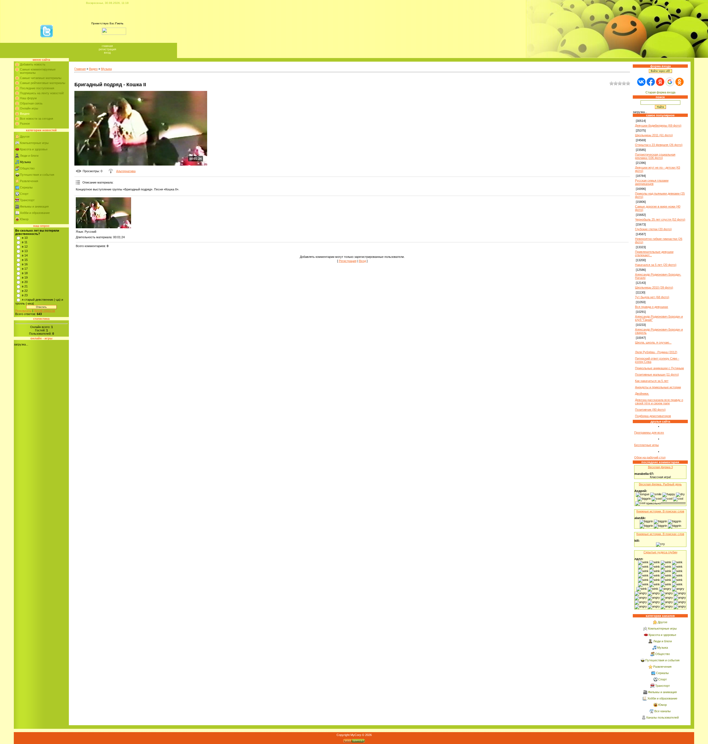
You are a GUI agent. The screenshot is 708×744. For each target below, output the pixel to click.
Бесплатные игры (646, 445)
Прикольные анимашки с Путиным (659, 368)
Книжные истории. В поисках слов (660, 511)
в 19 (25, 277)
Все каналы (662, 711)
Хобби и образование (35, 212)
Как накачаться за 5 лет (651, 381)
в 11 (24, 242)
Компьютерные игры (34, 143)
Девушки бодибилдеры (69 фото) (658, 125)
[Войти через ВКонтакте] (641, 82)
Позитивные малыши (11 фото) (657, 374)
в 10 (25, 237)
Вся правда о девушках (651, 306)
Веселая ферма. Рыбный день (660, 484)
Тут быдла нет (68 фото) (652, 297)
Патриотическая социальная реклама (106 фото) (655, 156)
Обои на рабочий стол (649, 457)
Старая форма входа (660, 92)
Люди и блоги (29, 155)
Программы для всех (649, 432)
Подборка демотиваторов (653, 416)
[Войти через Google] (669, 81)
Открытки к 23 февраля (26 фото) (659, 144)
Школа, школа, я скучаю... (653, 342)
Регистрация (107, 49)
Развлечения (29, 181)
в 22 (25, 290)
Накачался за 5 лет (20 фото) (655, 264)
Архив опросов (44, 310)
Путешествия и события (37, 174)
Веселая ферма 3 (660, 467)
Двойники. (642, 393)
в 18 (25, 273)
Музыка (25, 162)
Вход (107, 52)
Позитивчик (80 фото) (650, 409)
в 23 (25, 295)
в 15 (25, 259)
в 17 (25, 268)
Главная (107, 46)
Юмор (24, 219)
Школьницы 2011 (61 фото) (654, 135)
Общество (27, 168)
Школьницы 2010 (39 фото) (654, 287)
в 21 (25, 286)
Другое (25, 136)
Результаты (23, 310)
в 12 (25, 246)
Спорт (24, 193)
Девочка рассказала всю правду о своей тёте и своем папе (659, 401)
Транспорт (27, 200)
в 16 (25, 264)
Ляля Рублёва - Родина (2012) (656, 352)
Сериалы (26, 187)
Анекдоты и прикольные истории (658, 387)
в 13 (25, 251)
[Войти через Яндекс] (660, 82)
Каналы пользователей (662, 717)
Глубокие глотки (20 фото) (653, 229)
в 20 (25, 282)
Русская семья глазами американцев (651, 182)
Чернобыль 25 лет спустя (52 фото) (660, 219)
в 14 (25, 255)
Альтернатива (126, 171)
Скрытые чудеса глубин (660, 552)
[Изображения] (103, 213)
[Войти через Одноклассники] (679, 82)
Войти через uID (660, 71)
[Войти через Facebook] (651, 82)
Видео (93, 68)
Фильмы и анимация (34, 206)
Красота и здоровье (34, 149)
